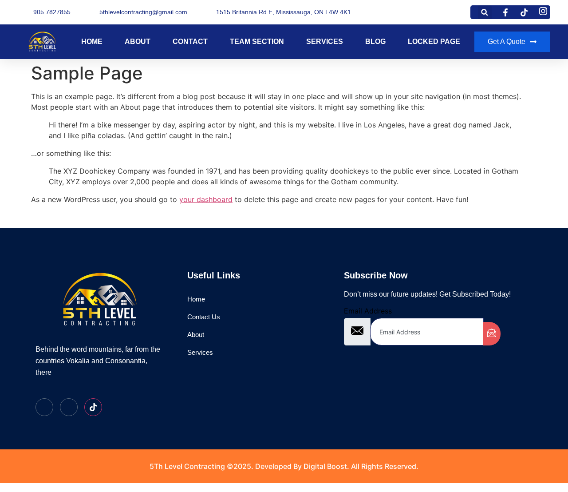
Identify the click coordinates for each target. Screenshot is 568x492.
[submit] (492, 333)
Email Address (368, 310)
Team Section (257, 41)
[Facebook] (44, 407)
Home (92, 41)
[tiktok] (93, 407)
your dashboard (206, 199)
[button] (485, 12)
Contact (190, 41)
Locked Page (434, 41)
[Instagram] (69, 407)
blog (375, 41)
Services (324, 41)
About (137, 41)
